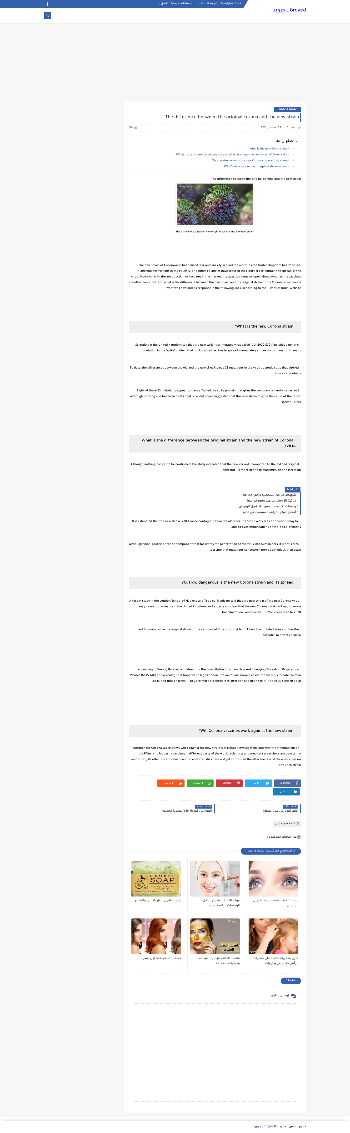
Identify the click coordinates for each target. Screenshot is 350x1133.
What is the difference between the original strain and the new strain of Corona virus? (233, 155)
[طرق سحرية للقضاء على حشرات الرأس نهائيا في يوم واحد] (273, 936)
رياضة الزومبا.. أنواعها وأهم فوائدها (271, 501)
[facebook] (47, 4)
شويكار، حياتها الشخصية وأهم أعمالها (269, 495)
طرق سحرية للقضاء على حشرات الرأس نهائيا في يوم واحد (275, 961)
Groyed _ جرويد (289, 10)
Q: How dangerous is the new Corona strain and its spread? (251, 161)
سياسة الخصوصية (182, 3)
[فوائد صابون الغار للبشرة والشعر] (156, 879)
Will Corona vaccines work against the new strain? (257, 167)
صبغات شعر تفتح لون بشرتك (160, 958)
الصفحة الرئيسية (231, 3)
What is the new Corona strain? (269, 149)
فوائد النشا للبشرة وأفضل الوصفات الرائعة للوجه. (221, 903)
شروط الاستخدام (207, 3)
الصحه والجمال (287, 109)
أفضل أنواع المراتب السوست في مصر (269, 512)
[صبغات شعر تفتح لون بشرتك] (156, 936)
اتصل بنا (162, 3)
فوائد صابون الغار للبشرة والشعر (158, 900)
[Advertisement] (175, 64)
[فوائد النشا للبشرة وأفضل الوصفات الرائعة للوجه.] (215, 879)
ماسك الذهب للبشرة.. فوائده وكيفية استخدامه (219, 961)
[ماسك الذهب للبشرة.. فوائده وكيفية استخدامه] (215, 936)
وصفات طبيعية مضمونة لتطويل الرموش (267, 506)
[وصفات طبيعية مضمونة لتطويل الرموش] (273, 879)
